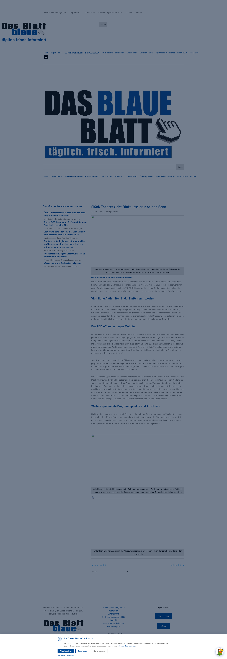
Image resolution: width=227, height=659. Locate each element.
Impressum (61, 655)
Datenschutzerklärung (127, 646)
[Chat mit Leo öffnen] (219, 651)
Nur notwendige (99, 651)
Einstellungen (83, 651)
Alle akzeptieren (66, 651)
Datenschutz (70, 655)
